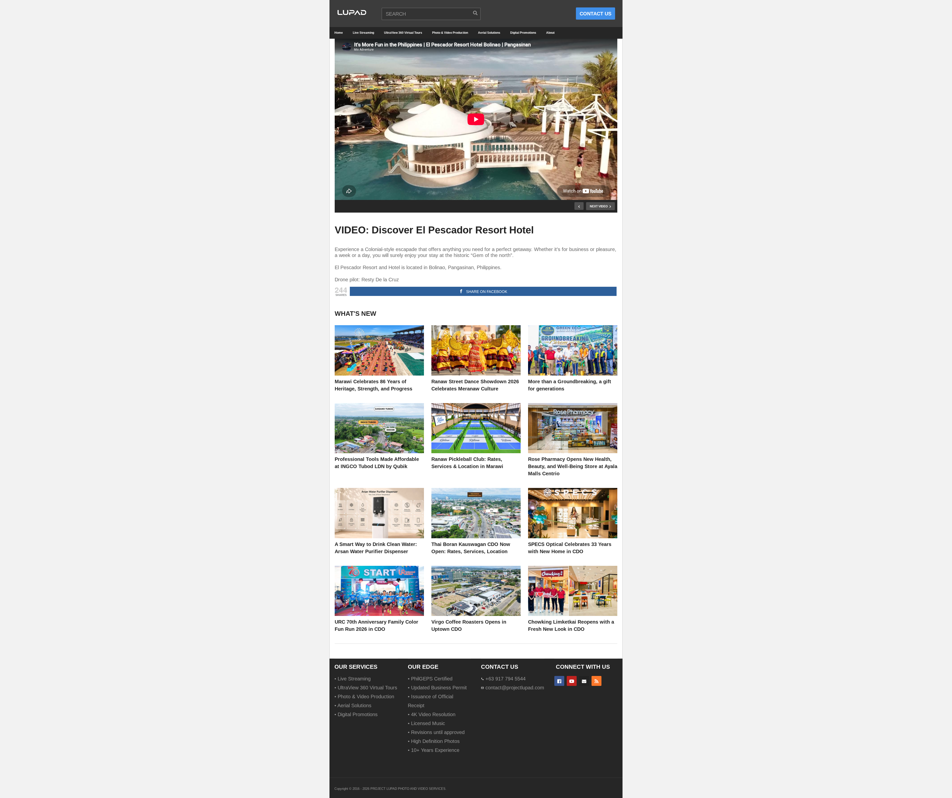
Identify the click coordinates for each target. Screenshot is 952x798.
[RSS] (596, 681)
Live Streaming (363, 32)
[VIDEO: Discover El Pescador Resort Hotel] (379, 350)
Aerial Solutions (489, 32)
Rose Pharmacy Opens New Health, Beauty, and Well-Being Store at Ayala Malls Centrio (572, 466)
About (550, 32)
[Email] (584, 681)
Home (338, 32)
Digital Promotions (523, 32)
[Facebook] (559, 681)
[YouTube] (572, 681)
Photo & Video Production (450, 32)
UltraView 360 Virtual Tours (403, 32)
